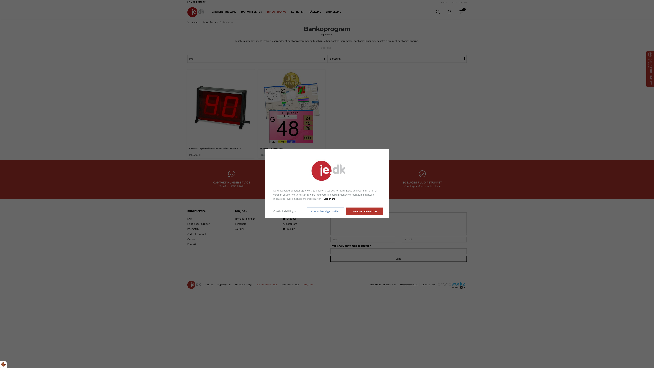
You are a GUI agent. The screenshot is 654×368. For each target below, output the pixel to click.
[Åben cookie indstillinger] (3, 364)
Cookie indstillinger (284, 211)
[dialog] (327, 183)
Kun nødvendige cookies (325, 211)
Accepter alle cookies (365, 211)
